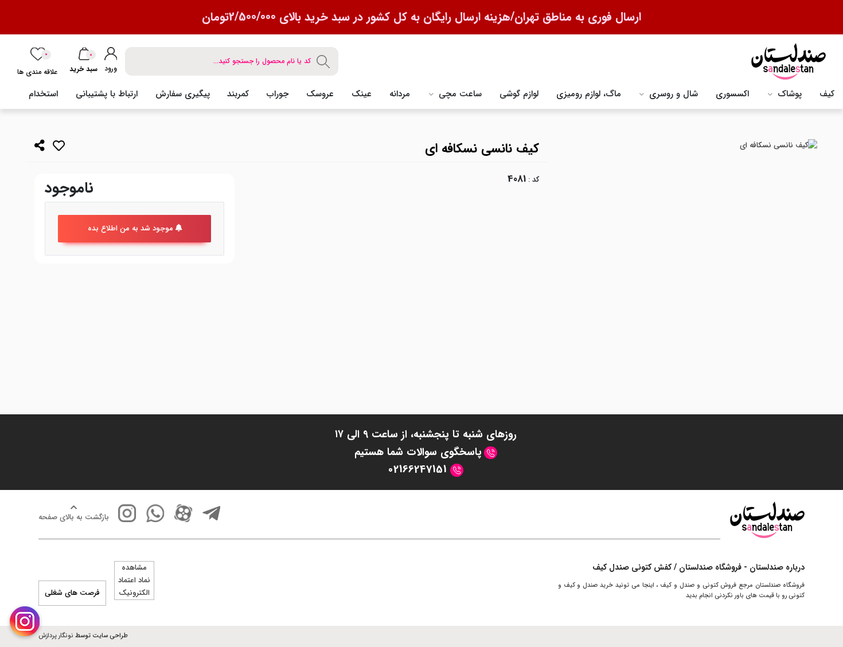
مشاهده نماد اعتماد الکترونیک (134, 580)
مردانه (399, 94)
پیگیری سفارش (182, 94)
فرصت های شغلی (72, 593)
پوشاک (788, 94)
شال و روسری (672, 94)
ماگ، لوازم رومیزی (588, 94)
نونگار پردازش (55, 636)
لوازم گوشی (518, 94)
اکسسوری (732, 94)
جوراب (277, 94)
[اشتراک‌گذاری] (39, 147)
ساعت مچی (459, 94)
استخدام (43, 94)
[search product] (325, 61)
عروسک (320, 94)
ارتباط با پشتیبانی (107, 94)
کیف (826, 94)
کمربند (238, 94)
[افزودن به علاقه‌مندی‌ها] (59, 148)
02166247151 (419, 469)
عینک (362, 94)
